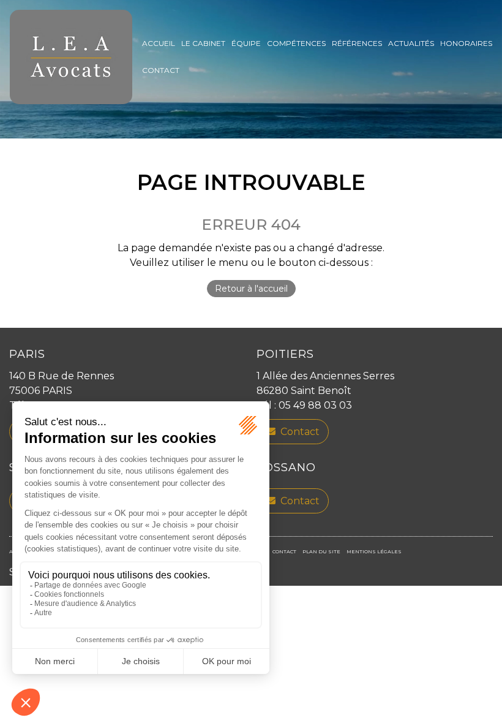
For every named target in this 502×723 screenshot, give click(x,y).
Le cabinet (203, 43)
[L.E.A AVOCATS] (71, 57)
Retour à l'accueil (251, 288)
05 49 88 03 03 (315, 405)
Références (357, 43)
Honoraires (466, 43)
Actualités (411, 43)
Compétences (296, 43)
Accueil (158, 43)
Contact (160, 70)
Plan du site (321, 551)
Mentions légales (374, 551)
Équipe (246, 43)
